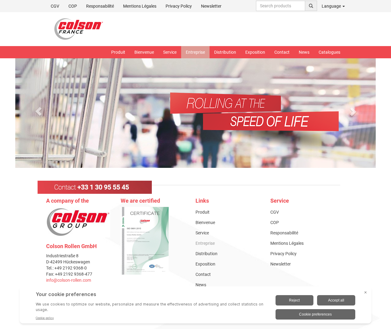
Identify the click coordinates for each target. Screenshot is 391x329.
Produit (118, 52)
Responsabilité (100, 6)
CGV (55, 6)
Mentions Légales (139, 6)
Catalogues (329, 52)
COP (72, 6)
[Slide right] (353, 111)
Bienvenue (144, 52)
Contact (282, 52)
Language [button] (332, 6)
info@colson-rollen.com (68, 280)
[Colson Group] (78, 221)
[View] (153, 241)
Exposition (255, 52)
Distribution (225, 52)
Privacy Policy (179, 6)
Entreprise (195, 52)
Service (170, 52)
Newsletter (211, 6)
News (304, 52)
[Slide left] (38, 111)
